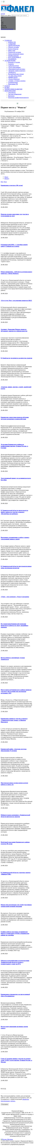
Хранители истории (14, 52)
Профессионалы (13, 55)
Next (5, 182)
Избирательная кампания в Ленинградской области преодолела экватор (15, 815)
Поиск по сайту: (6, 15)
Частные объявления (14, 94)
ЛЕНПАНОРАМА (14, 45)
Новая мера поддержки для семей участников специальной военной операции (16, 905)
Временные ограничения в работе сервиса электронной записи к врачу (15, 538)
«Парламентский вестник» (16, 69)
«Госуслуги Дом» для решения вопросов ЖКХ (16, 300)
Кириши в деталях (14, 62)
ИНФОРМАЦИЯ (10, 91)
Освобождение (13, 82)
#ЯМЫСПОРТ (13, 77)
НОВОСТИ (12, 42)
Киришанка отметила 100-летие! (12, 185)
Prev (2, 182)
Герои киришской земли (16, 54)
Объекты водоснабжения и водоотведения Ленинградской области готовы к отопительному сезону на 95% (15, 962)
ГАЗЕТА (7, 86)
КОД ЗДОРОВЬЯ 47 (14, 57)
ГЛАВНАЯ (8, 40)
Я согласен (4, 1104)
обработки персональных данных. (15, 1100)
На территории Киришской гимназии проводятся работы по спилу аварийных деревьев (14, 625)
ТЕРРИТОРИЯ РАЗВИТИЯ (13, 89)
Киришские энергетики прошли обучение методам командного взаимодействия (15, 418)
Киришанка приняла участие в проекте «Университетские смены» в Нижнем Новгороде (14, 720)
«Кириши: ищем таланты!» (16, 70)
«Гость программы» (14, 67)
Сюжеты (11, 64)
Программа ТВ (13, 84)
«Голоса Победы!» (14, 79)
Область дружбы (13, 47)
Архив (3, 13)
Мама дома (11, 50)
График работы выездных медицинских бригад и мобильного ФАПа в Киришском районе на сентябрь (15, 933)
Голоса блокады (13, 49)
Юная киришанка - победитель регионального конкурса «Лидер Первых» (16, 272)
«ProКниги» (12, 72)
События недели (13, 65)
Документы (12, 92)
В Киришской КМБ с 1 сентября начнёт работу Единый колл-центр (14, 245)
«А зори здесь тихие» (15, 75)
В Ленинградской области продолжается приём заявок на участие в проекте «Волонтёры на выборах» (14, 512)
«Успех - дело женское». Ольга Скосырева (15, 596)
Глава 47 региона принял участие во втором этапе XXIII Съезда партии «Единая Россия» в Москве (16, 1060)
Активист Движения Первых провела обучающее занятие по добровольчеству (14, 330)
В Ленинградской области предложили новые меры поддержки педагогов (16, 567)
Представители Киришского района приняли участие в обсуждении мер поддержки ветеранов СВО (16, 691)
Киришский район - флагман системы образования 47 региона (14, 749)
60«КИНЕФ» (12, 59)
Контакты (11, 96)
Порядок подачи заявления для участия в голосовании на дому (15, 215)
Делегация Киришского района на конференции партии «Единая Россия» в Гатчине (14, 446)
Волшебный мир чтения (16, 74)
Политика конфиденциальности (18, 97)
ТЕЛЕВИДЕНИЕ (10, 60)
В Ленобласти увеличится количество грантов (16, 358)
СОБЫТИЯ (12, 44)
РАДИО (7, 87)
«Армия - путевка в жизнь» (17, 81)
